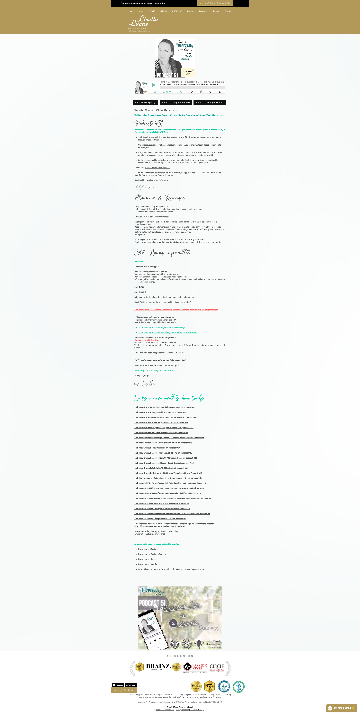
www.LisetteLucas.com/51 (157, 167)
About (189, 707)
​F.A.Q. (170, 707)
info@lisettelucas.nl (179, 242)
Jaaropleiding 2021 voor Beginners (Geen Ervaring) (161, 327)
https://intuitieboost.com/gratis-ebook (152, 526)
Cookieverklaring (196, 709)
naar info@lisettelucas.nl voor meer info (166, 352)
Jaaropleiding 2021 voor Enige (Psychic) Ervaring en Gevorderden (168, 332)
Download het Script (147, 549)
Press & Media (179, 707)
